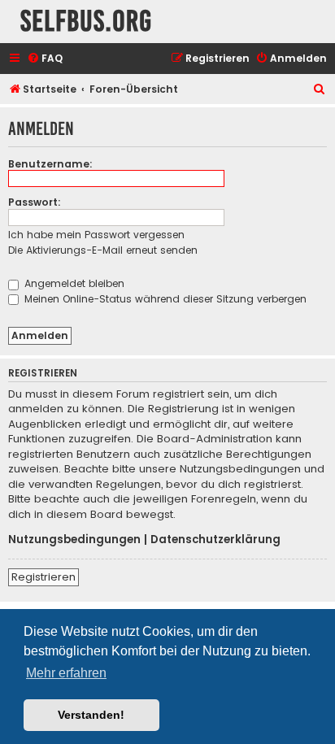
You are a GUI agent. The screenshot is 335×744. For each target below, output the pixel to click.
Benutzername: (50, 164)
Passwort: (34, 202)
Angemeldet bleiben (72, 283)
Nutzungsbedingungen (74, 540)
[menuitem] (45, 59)
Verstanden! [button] (91, 714)
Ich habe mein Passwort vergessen (96, 234)
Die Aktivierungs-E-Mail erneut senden (103, 250)
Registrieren (43, 577)
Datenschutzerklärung (215, 540)
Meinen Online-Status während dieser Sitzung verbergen (164, 299)
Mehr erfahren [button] (66, 673)
